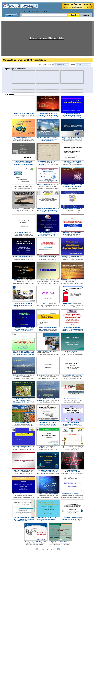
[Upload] (11, 15)
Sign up (38, 11)
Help (23, 11)
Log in (45, 11)
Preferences (31, 11)
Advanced (85, 15)
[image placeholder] (19, 77)
